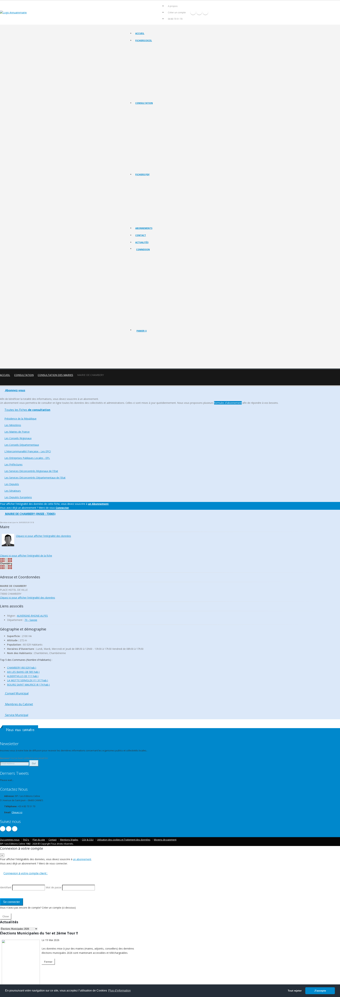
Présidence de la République (149, 114)
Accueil (139, 33)
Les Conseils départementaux (150, 131)
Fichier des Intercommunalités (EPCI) (153, 64)
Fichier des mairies (145, 51)
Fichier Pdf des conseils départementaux (155, 198)
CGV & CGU (88, 839)
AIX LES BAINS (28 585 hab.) (23, 672)
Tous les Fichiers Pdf (145, 181)
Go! (34, 763)
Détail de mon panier (152, 350)
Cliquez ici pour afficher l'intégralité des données (43, 536)
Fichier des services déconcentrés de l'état (156, 78)
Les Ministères (142, 118)
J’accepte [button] (320, 990)
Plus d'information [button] (119, 990)
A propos (173, 6)
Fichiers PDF (142, 174)
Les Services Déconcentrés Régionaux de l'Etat (158, 149)
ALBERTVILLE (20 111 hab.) (22, 676)
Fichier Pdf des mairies (146, 189)
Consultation (144, 103)
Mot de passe (146, 281)
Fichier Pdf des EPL (145, 207)
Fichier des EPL (143, 69)
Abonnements (143, 228)
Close (5, 916)
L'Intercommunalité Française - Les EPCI (155, 136)
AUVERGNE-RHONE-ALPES (32, 615)
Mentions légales (69, 839)
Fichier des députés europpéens (151, 95)
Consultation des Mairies (55, 375)
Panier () (142, 330)
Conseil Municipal (16, 693)
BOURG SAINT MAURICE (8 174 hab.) (28, 684)
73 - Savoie (30, 620)
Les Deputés (141, 158)
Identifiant (144, 268)
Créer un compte (177, 12)
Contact (140, 235)
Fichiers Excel (143, 40)
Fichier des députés (145, 86)
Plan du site (39, 839)
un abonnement (82, 859)
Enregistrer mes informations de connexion (149, 294)
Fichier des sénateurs (146, 91)
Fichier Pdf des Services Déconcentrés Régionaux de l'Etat (163, 216)
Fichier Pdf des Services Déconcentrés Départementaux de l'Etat (166, 220)
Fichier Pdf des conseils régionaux (152, 194)
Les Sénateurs (142, 162)
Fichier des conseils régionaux (150, 55)
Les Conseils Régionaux (147, 127)
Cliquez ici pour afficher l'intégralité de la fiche (26, 555)
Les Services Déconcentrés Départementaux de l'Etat (161, 153)
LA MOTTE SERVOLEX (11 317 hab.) (27, 680)
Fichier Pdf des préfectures (149, 212)
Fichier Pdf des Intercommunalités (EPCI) (155, 203)
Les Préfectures (143, 145)
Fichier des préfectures (147, 73)
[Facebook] (193, 12)
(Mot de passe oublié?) (148, 277)
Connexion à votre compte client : (26, 873)
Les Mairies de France (146, 122)
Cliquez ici (17, 812)
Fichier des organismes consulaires (152, 82)
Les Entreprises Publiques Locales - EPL (154, 140)
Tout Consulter (143, 109)
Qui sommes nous (9, 839)
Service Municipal (16, 715)
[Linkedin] (205, 12)
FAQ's (26, 839)
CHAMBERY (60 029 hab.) (21, 667)
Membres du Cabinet (18, 704)
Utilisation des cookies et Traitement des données (123, 839)
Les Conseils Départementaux (21, 444)
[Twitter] (199, 12)
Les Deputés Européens (147, 167)
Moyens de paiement (165, 839)
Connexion (143, 249)
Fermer (48, 961)
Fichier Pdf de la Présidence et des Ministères (157, 185)
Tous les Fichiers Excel (146, 47)
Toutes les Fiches (27, 410)
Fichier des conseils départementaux (153, 60)
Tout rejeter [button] (295, 990)
